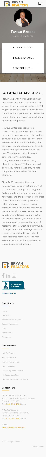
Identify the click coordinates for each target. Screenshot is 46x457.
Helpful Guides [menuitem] (8, 353)
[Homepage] (16, 4)
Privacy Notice (38, 446)
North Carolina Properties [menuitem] (13, 319)
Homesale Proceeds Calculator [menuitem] (15, 379)
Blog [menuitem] (4, 328)
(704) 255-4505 (13, 404)
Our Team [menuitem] (6, 315)
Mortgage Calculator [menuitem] (10, 375)
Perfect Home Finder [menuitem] (11, 362)
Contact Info (22, 68)
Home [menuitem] (4, 311)
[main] (23, 127)
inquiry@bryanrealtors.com (13, 427)
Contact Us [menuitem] (6, 337)
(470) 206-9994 (13, 418)
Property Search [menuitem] (9, 357)
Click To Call (24, 47)
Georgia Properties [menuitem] (10, 324)
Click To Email (24, 57)
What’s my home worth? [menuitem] (12, 370)
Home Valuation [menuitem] (8, 366)
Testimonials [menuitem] (7, 332)
